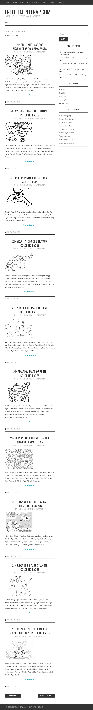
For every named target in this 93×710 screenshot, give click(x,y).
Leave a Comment (41, 52)
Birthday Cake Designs (66, 119)
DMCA (44, 2)
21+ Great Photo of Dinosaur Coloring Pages (29, 243)
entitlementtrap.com (27, 12)
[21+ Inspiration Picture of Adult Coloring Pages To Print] (30, 459)
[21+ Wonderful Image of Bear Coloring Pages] (30, 328)
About (15, 2)
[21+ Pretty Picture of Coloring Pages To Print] (30, 198)
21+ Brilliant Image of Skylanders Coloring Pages (30, 46)
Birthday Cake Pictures (66, 126)
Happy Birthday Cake (66, 139)
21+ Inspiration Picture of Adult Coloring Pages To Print (29, 440)
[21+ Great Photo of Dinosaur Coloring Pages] (30, 262)
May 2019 (62, 96)
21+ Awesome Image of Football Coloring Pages (30, 113)
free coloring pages (65, 136)
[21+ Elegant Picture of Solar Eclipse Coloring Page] (30, 522)
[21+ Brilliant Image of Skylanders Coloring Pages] (30, 65)
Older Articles (12, 695)
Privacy (52, 2)
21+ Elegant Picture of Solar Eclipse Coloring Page (29, 503)
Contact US (24, 2)
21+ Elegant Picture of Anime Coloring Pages (29, 567)
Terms (60, 2)
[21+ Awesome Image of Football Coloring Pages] (30, 132)
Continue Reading (30, 95)
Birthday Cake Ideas (65, 122)
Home (8, 2)
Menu (7, 22)
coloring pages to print (66, 133)
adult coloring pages (13, 102)
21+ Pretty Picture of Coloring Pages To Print (30, 179)
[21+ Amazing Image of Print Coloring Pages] (30, 392)
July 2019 (62, 90)
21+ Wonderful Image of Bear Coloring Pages (29, 310)
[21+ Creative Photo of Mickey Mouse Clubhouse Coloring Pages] (30, 650)
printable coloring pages (67, 143)
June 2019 (62, 93)
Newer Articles (46, 695)
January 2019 (63, 103)
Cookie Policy (35, 2)
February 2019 (64, 100)
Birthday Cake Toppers (66, 129)
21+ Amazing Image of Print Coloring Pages (29, 373)
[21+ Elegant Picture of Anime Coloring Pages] (30, 586)
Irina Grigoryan (28, 52)
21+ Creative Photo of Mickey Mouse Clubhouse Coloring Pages (29, 631)
